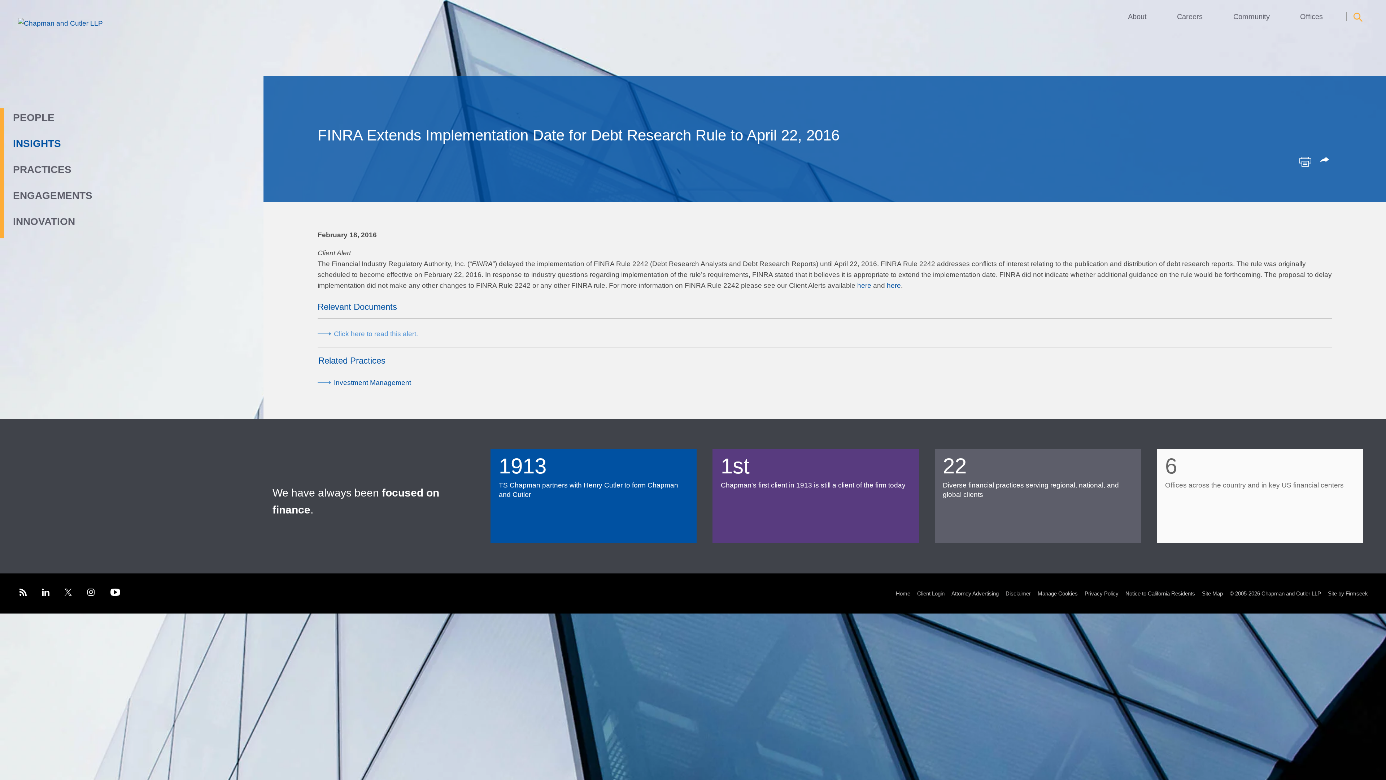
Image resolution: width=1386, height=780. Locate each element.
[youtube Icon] (115, 593)
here (864, 285)
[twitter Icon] (68, 593)
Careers (1190, 17)
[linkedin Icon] (45, 593)
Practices (42, 169)
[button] (1325, 160)
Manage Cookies (1058, 593)
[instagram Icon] (91, 593)
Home (903, 593)
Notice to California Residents (1160, 593)
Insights (37, 143)
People (34, 117)
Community (1251, 17)
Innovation (44, 221)
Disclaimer (1018, 593)
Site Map (1212, 593)
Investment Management (372, 382)
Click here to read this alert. (376, 334)
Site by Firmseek (1348, 593)
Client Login (931, 593)
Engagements (52, 195)
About (1137, 17)
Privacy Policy (1102, 593)
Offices (1311, 17)
